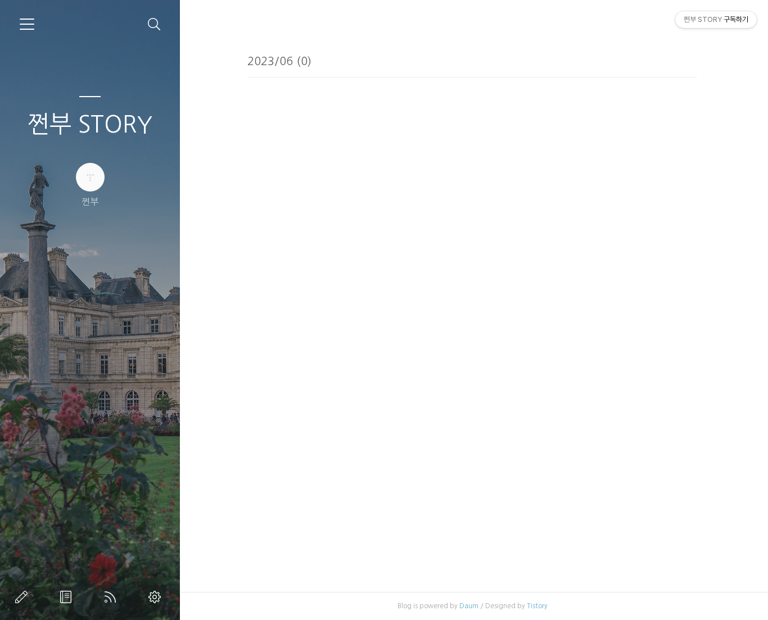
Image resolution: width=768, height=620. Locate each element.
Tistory (537, 606)
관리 (156, 597)
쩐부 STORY (90, 124)
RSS (112, 597)
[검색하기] (154, 24)
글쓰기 (23, 597)
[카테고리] (27, 24)
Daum (468, 606)
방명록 (68, 597)
